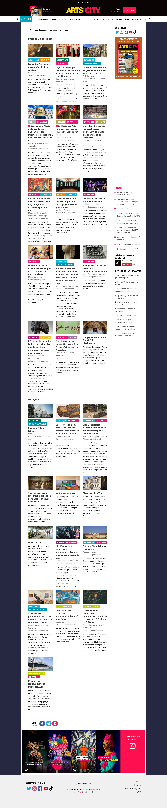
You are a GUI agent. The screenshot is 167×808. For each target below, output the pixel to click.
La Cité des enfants (65, 493)
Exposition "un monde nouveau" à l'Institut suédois (39, 67)
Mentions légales (133, 788)
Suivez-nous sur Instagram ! (132, 737)
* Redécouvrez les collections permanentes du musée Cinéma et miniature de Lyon (67, 552)
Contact (137, 781)
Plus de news (121, 249)
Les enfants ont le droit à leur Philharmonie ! (94, 200)
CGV (139, 792)
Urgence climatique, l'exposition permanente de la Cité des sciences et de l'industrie (68, 72)
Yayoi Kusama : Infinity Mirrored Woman (125, 193)
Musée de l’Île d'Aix (92, 493)
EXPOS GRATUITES (59, 19)
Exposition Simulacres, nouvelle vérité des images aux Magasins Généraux (127, 201)
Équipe (137, 785)
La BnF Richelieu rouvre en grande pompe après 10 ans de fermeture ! (94, 70)
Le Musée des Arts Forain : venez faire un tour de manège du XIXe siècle (68, 130)
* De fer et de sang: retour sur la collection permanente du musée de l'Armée (39, 497)
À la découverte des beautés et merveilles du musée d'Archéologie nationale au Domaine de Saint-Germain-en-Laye (67, 276)
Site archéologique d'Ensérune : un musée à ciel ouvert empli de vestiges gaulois (94, 429)
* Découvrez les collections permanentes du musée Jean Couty (67, 614)
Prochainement (100, 19)
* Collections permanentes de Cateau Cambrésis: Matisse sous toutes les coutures (40, 618)
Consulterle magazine (48, 10)
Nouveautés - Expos (79, 19)
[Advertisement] (128, 119)
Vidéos (24, 19)
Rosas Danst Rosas (124, 209)
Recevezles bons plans (116, 10)
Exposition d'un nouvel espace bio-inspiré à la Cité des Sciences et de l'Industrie (67, 345)
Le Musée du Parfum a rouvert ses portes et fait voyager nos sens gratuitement (67, 203)
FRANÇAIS (79, 3)
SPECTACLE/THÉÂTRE (120, 19)
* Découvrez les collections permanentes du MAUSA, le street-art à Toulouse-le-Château (95, 616)
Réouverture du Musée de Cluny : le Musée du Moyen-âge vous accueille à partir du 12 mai (39, 204)
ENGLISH (88, 3)
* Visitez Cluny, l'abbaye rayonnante (94, 547)
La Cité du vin (34, 542)
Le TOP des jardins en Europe (128, 244)
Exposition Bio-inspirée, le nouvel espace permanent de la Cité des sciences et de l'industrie (94, 132)
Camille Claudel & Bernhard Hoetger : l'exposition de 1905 (128, 214)
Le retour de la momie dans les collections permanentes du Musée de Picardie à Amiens (67, 429)
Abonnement (138, 19)
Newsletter (129, 10)
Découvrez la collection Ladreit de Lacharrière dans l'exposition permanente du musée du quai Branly (39, 347)
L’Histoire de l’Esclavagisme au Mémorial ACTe (36, 684)
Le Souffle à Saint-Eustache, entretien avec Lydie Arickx (128, 221)
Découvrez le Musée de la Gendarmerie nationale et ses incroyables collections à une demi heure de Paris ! (40, 133)
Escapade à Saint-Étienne (36, 429)
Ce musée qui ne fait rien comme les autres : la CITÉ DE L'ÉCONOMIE (127, 230)
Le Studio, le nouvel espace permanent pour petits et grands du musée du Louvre (40, 270)
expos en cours (40, 19)
